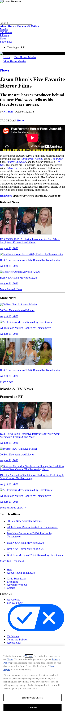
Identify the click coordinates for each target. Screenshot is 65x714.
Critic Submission (16, 578)
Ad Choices (13, 599)
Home (6, 57)
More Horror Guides (14, 61)
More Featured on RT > (13, 507)
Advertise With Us (17, 584)
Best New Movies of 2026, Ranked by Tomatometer (35, 555)
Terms (10, 659)
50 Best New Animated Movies (24, 521)
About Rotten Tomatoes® (21, 572)
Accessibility (14, 642)
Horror (21, 120)
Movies (4, 29)
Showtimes (6, 41)
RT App (4, 35)
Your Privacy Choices (21, 633)
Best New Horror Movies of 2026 (25, 548)
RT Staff (8, 111)
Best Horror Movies (25, 57)
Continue (32, 707)
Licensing (12, 581)
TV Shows (6, 32)
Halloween (6, 195)
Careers (11, 587)
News (3, 38)
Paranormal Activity (32, 158)
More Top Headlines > (12, 560)
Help (9, 569)
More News (6, 381)
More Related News (11, 289)
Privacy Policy (15, 602)
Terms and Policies (17, 639)
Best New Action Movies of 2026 (25, 542)
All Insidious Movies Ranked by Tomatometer (32, 527)
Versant (29, 656)
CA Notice (13, 636)
